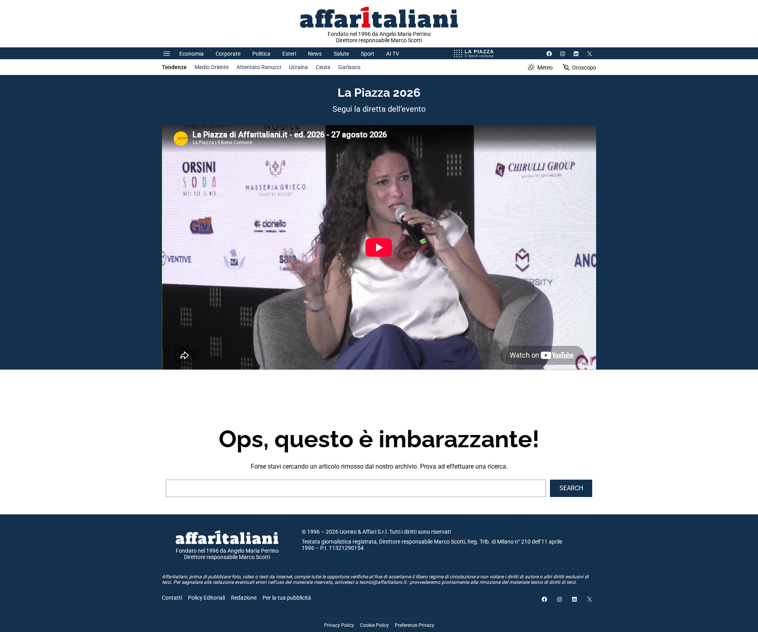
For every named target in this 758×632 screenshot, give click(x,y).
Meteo (545, 67)
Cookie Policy (374, 625)
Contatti (172, 597)
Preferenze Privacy (414, 625)
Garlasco (349, 67)
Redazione (244, 597)
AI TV (392, 54)
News (315, 54)
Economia (191, 54)
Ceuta (323, 67)
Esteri (289, 54)
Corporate (228, 54)
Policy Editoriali (206, 597)
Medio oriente (212, 67)
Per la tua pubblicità (287, 597)
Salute (341, 54)
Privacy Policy (339, 625)
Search (571, 488)
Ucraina (298, 67)
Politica (261, 54)
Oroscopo (584, 67)
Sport (367, 54)
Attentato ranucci (258, 67)
